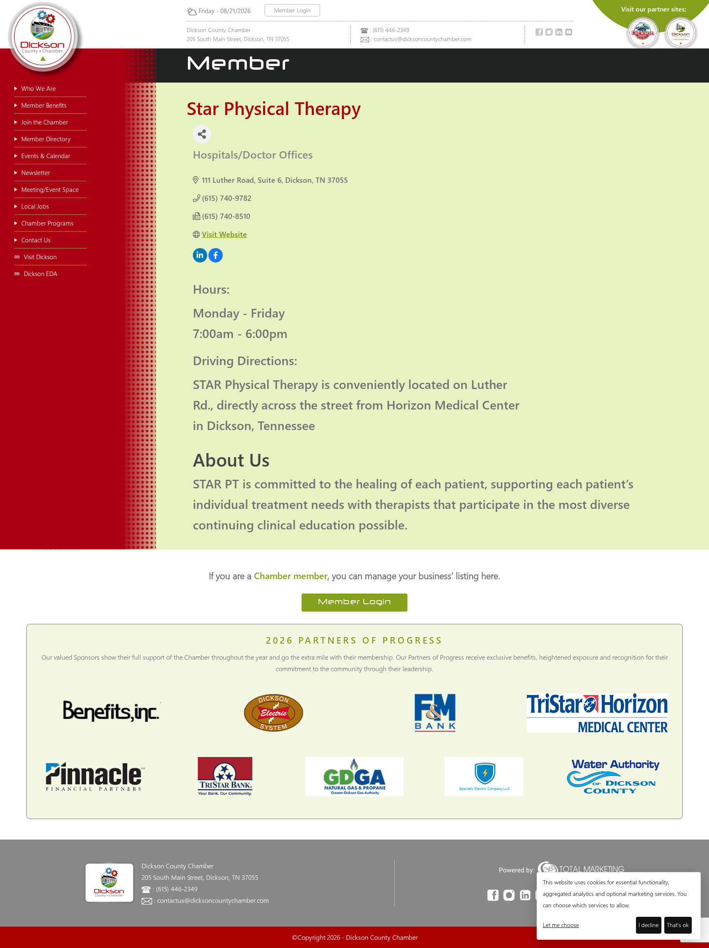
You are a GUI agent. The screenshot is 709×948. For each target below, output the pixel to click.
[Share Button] (202, 134)
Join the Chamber (44, 122)
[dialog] (619, 906)
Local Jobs (35, 206)
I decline (648, 925)
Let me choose (561, 925)
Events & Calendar (45, 156)
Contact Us (35, 240)
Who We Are (38, 88)
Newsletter (35, 172)
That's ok (678, 925)
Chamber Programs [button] (47, 223)
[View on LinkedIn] (200, 260)
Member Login (292, 10)
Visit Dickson (40, 257)
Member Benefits (43, 105)
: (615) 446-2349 (389, 30)
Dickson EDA (40, 273)
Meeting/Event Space (50, 189)
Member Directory (46, 139)
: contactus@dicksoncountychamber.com (421, 39)
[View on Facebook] (215, 260)
